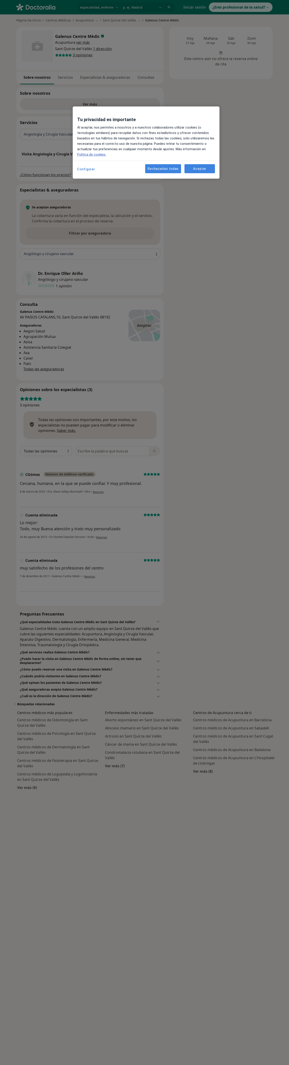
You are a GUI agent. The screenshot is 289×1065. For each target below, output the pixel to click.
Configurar (86, 169)
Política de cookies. (91, 154)
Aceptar (199, 169)
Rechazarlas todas (163, 169)
